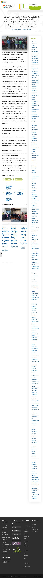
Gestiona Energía (35, 229)
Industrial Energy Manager (35, 256)
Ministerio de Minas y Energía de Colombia (35, 339)
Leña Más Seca (35, 275)
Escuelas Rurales (35, 196)
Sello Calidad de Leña (34, 446)
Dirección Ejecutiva (34, 173)
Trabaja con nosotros (34, 491)
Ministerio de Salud (35, 355)
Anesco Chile (34, 86)
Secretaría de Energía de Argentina (34, 433)
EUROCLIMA (34, 207)
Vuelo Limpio (4, 251)
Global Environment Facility (34, 235)
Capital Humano (35, 101)
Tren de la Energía (35, 494)
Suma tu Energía (35, 477)
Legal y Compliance (34, 272)
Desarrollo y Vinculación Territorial (34, 168)
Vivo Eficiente (34, 496)
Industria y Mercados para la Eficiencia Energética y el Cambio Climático (35, 250)
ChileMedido (34, 138)
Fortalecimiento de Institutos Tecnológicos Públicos (35, 216)
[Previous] (24, 204)
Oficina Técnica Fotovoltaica (35, 389)
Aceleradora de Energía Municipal (35, 59)
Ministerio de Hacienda (34, 316)
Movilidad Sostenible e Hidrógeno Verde (5, 249)
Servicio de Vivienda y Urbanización (34, 462)
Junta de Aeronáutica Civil (35, 265)
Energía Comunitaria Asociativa (34, 189)
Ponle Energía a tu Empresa (35, 410)
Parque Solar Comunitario (34, 395)
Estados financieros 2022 (26, 547)
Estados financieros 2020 (26, 536)
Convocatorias (35, 163)
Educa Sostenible (15, 245)
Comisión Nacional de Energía (35, 148)
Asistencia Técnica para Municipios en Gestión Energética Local (35, 92)
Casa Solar (34, 103)
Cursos (33, 165)
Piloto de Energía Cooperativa (35, 400)
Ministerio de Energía (18, 179)
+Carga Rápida (35, 41)
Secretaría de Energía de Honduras (34, 438)
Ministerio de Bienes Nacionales (35, 296)
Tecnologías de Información (35, 487)
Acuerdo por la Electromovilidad (35, 74)
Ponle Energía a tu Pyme (35, 413)
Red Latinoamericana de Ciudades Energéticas (35, 421)
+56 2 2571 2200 (35, 529)
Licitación (33, 277)
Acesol (33, 66)
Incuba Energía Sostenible (35, 240)
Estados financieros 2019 (26, 531)
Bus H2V (33, 99)
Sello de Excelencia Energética (34, 455)
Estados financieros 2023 (26, 552)
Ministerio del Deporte (34, 371)
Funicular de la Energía (35, 223)
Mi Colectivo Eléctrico (34, 290)
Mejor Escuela (34, 281)
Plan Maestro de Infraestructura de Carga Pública (35, 405)
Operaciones (34, 392)
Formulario (34, 524)
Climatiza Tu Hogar (34, 144)
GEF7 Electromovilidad (35, 227)
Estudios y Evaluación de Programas (34, 204)
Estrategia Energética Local (35, 199)
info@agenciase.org (36, 531)
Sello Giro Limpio (35, 459)
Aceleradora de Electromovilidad (35, 52)
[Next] (26, 204)
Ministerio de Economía (34, 300)
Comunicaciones (35, 155)
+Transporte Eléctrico (34, 44)
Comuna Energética (34, 152)
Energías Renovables (24, 244)
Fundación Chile (35, 220)
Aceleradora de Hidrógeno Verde (35, 63)
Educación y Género (14, 246)
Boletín (33, 97)
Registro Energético (34, 428)
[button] (35, 5)
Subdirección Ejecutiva (34, 474)
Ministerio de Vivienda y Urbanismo (34, 366)
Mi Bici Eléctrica (35, 286)
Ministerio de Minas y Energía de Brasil (35, 334)
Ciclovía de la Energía (34, 141)
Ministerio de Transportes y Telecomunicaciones (35, 360)
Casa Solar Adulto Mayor (35, 106)
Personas (33, 398)
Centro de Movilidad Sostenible (34, 120)
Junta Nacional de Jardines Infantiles (35, 269)
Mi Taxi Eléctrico (35, 293)
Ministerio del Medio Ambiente (35, 374)
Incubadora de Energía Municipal (35, 243)
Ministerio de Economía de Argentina (34, 304)
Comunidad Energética (34, 158)
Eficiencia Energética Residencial (34, 183)
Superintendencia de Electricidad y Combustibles (35, 481)
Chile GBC (34, 136)
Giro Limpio (34, 231)
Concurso (34, 161)
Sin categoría (34, 466)
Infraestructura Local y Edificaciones (35, 261)
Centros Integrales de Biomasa (34, 125)
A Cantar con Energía (34, 48)
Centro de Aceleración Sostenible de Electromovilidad (35, 114)
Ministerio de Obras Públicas (35, 347)
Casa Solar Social (35, 109)
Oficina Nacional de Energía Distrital (35, 385)
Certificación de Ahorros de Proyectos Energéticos (35, 132)
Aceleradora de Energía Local (35, 55)
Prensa (33, 527)
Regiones (33, 425)
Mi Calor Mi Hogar (35, 288)
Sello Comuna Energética (34, 450)
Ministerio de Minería (34, 343)
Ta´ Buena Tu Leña (35, 485)
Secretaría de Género (34, 443)
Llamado (33, 279)
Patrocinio (34, 526)
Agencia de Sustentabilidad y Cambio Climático (35, 79)
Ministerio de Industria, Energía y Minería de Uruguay (35, 322)
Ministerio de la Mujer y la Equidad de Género (35, 328)
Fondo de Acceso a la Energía (35, 210)
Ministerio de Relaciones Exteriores (34, 352)
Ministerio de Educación (34, 309)
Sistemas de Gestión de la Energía (34, 470)
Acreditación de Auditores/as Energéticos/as (35, 70)
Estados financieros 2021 (26, 541)
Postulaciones (34, 416)
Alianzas (33, 84)
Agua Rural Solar (35, 82)
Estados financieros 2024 (26, 557)
